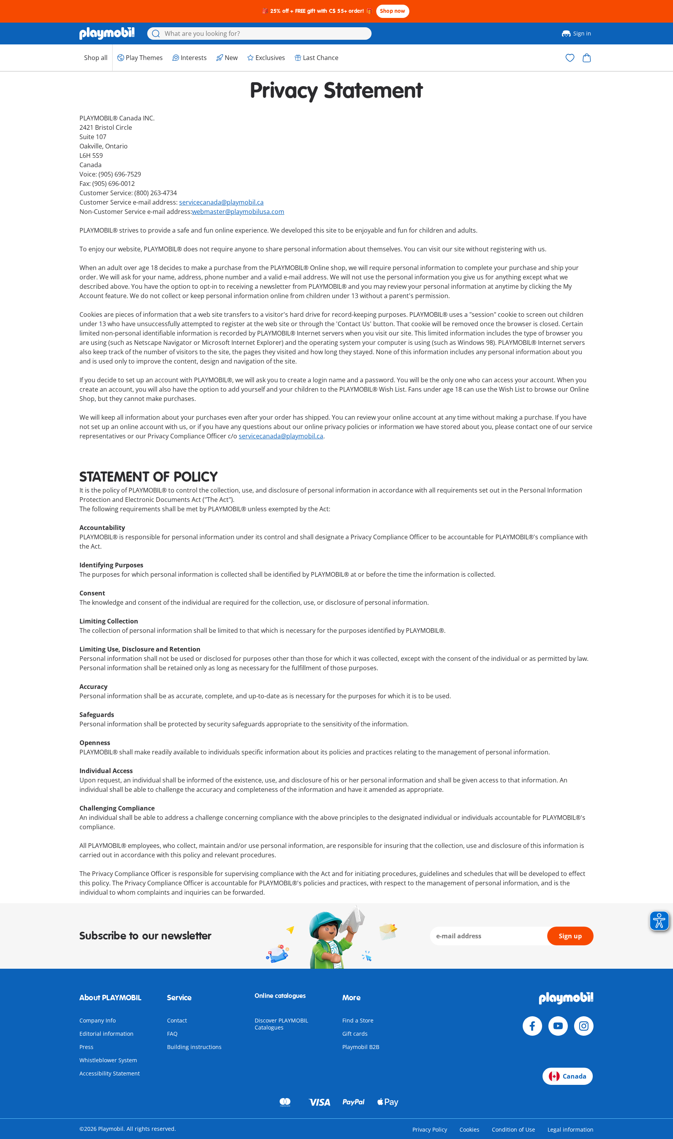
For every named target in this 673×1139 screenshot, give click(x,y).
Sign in (582, 33)
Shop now (392, 11)
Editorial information (106, 1033)
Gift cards (355, 1033)
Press (86, 1047)
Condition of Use (513, 1129)
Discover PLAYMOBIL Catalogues (281, 1024)
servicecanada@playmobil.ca (221, 202)
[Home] (107, 33)
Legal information (571, 1129)
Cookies (469, 1129)
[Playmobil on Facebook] (532, 1026)
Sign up (570, 936)
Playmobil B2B (360, 1047)
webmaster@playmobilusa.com (238, 211)
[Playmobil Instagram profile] (584, 1026)
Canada (575, 1076)
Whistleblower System (108, 1060)
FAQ (172, 1033)
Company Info (97, 1020)
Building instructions (194, 1047)
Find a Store (357, 1020)
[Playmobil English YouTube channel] (558, 1026)
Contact (177, 1020)
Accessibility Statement (109, 1073)
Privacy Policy (429, 1129)
